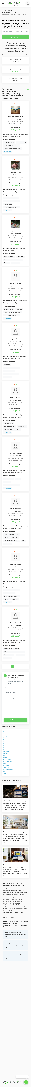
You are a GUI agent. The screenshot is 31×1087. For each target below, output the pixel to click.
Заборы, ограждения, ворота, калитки (14, 651)
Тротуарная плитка (9, 593)
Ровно (5, 763)
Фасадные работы (8, 479)
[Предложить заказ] (17, 103)
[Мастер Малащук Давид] (15, 276)
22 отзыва (18, 286)
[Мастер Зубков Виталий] (15, 616)
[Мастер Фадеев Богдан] (15, 332)
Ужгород (5, 773)
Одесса (5, 738)
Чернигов (6, 751)
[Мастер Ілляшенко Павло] (15, 501)
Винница (5, 746)
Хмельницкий (7, 759)
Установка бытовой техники (11, 201)
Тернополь (6, 767)
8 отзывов (18, 511)
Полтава (5, 750)
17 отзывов (18, 341)
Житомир (6, 757)
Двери (23, 540)
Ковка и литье (20, 256)
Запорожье (6, 740)
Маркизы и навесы (9, 371)
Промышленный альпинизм (11, 367)
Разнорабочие (8, 204)
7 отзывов (18, 625)
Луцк (4, 771)
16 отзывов (18, 175)
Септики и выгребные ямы (11, 198)
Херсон (5, 748)
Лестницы (6, 263)
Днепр (5, 736)
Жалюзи (18, 479)
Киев (4, 732)
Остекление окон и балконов (11, 145)
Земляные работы (9, 423)
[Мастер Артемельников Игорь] (15, 109)
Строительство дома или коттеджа (13, 259)
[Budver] (15, 3)
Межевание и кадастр (9, 426)
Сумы (4, 755)
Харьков (5, 734)
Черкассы (6, 753)
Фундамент (7, 364)
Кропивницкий (7, 761)
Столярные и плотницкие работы (12, 148)
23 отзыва (18, 119)
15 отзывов (18, 400)
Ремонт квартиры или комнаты (12, 429)
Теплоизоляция (22, 426)
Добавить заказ (15, 37)
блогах (18, 780)
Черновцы (6, 765)
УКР (14, 5)
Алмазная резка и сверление (11, 648)
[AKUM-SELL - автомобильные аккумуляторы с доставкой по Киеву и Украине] (15, 791)
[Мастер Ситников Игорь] (15, 165)
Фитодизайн (19, 309)
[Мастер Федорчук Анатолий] (15, 224)
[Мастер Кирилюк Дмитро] (15, 557)
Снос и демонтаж (21, 142)
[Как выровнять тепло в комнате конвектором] (15, 855)
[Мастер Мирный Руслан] (15, 390)
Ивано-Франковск (8, 769)
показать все (7, 151)
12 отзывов (18, 455)
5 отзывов (18, 233)
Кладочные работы (9, 256)
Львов (5, 742)
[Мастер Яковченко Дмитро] (15, 446)
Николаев (6, 744)
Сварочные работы (9, 142)
